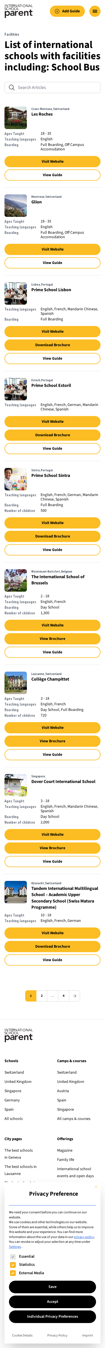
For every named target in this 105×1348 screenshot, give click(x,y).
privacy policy (84, 1236)
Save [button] (52, 1287)
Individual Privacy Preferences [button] (52, 1316)
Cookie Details (22, 1335)
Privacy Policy (57, 1335)
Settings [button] (15, 1246)
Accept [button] (52, 1302)
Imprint (87, 1335)
